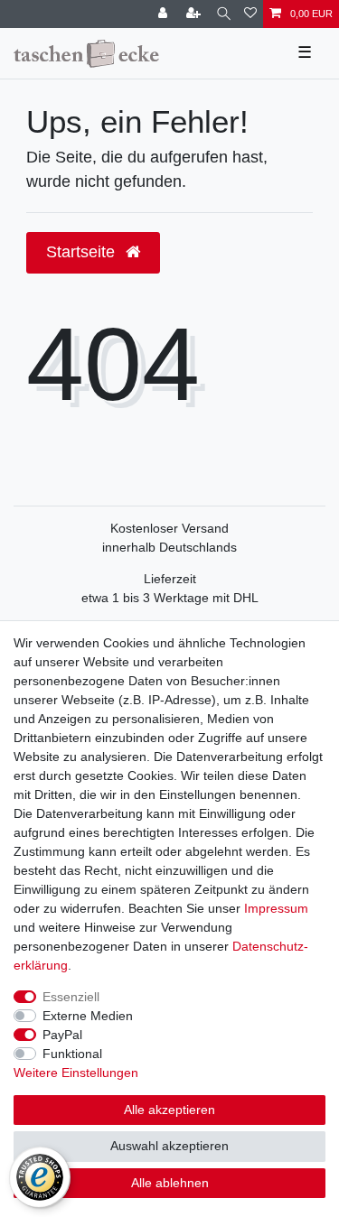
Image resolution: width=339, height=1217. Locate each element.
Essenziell (70, 996)
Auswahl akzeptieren (169, 1145)
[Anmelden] (164, 14)
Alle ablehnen (170, 1182)
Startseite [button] (82, 252)
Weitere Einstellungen (76, 1072)
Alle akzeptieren (169, 1109)
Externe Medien (87, 1015)
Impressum (276, 908)
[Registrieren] (195, 14)
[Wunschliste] (250, 14)
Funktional (72, 1053)
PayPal (62, 1034)
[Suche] (224, 14)
